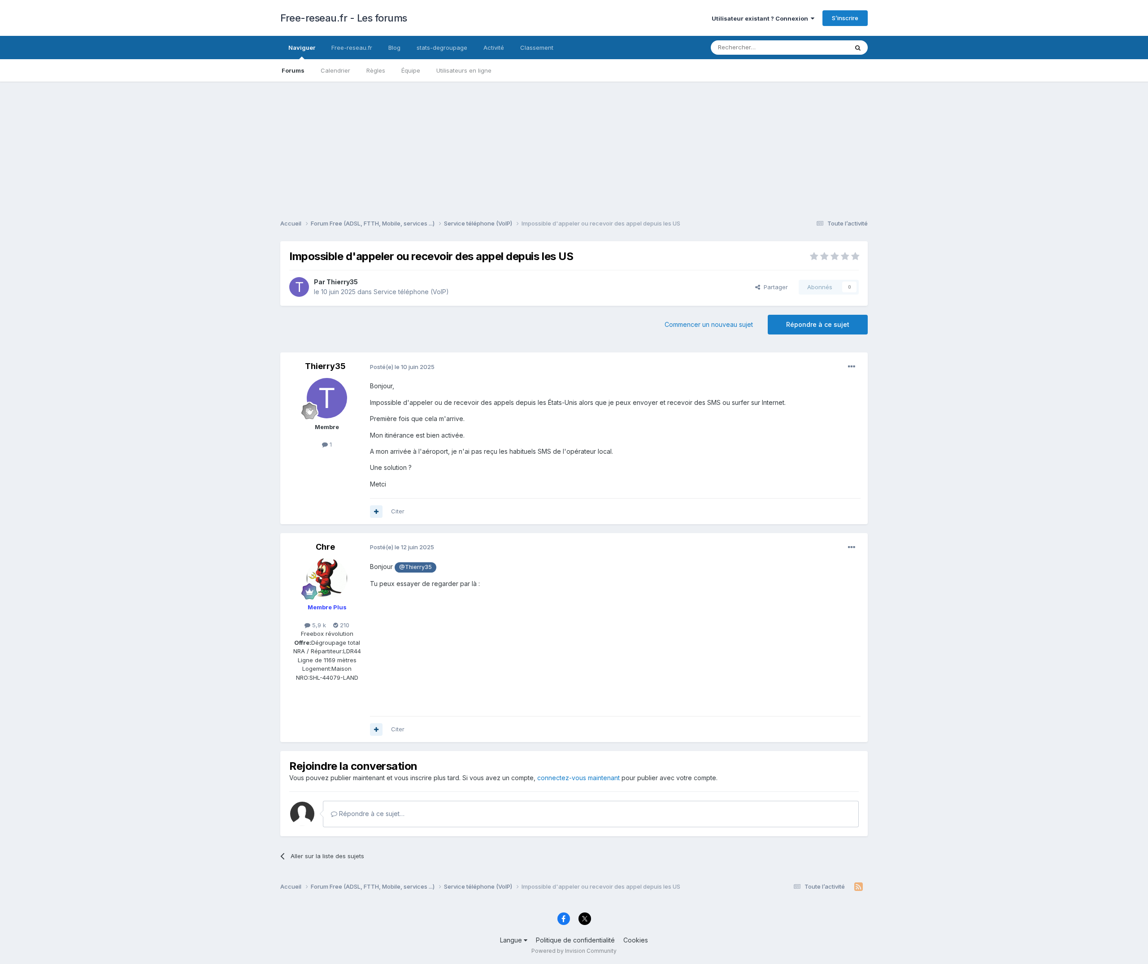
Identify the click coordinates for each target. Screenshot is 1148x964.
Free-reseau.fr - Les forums (343, 18)
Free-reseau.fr (351, 47)
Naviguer (301, 47)
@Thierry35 (415, 567)
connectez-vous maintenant (578, 778)
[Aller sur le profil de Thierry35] (299, 287)
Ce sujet (825, 47)
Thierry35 (342, 282)
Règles (375, 70)
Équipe (410, 70)
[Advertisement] (574, 144)
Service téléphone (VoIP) (411, 291)
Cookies (635, 940)
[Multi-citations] (376, 511)
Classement (536, 47)
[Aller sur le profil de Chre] (327, 578)
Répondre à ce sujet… (370, 813)
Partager (774, 287)
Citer (397, 511)
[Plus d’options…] (852, 366)
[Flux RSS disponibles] (858, 887)
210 (343, 625)
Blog (394, 47)
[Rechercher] (858, 47)
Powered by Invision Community (574, 950)
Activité (493, 47)
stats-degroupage (442, 47)
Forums (293, 70)
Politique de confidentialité (575, 940)
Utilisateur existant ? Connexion (761, 18)
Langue (512, 940)
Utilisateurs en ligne (463, 70)
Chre (325, 546)
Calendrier (335, 70)
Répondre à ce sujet (817, 324)
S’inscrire (845, 18)
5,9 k (318, 625)
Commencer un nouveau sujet (709, 324)
